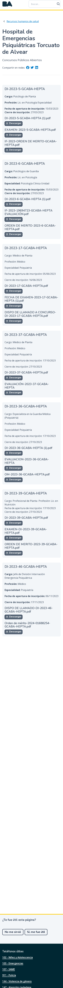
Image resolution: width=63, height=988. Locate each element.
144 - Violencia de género (17, 981)
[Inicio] (7, 4)
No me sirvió (13, 932)
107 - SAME (8, 969)
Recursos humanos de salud (23, 21)
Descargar (15, 123)
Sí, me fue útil (36, 932)
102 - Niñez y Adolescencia (17, 957)
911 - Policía (9, 975)
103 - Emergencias (12, 963)
